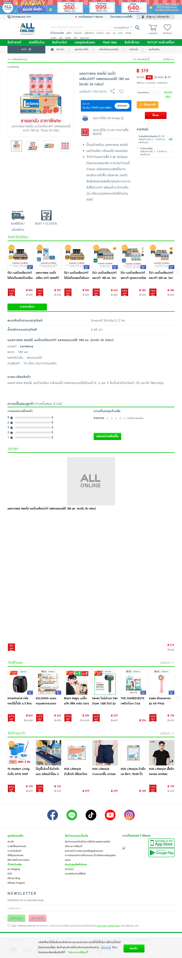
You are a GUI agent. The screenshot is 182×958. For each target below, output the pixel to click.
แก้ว (61, 38)
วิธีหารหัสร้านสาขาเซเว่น (18, 860)
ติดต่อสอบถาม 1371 (21, 17)
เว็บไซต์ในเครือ (14, 864)
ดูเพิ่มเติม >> (167, 663)
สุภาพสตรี (37, 918)
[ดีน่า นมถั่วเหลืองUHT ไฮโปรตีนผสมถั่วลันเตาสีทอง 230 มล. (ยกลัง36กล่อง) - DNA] (77, 256)
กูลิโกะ (69, 33)
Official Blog (13, 878)
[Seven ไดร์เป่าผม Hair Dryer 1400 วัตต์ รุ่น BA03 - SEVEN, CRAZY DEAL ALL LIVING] (105, 682)
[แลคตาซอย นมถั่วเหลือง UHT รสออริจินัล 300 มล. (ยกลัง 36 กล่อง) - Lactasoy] (48, 256)
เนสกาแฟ (84, 38)
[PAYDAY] (91, 7)
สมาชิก (10, 841)
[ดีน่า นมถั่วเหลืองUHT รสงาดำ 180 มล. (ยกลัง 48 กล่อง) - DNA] (105, 256)
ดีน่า (75, 38)
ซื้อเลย (155, 115)
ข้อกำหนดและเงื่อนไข (76, 836)
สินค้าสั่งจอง (132, 42)
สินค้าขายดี (14, 42)
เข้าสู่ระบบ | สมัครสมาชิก (157, 17)
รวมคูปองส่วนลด (85, 42)
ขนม (108, 33)
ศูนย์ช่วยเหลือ (15, 836)
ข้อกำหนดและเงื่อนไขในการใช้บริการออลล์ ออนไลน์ (87, 841)
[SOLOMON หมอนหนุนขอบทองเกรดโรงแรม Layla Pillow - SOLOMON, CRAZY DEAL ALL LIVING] (48, 682)
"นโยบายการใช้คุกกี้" (78, 952)
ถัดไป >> (169, 59)
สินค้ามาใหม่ (59, 42)
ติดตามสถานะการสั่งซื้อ (121, 17)
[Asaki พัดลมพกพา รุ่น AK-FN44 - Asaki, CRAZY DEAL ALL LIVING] (162, 682)
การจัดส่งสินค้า (14, 851)
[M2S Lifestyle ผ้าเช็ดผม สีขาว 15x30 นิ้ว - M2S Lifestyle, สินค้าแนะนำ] (133, 753)
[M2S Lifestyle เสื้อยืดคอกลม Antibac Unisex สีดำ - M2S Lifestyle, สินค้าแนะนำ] (162, 753)
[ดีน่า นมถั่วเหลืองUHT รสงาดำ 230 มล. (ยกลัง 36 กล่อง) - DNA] (162, 256)
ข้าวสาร (100, 33)
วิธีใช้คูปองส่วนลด (15, 855)
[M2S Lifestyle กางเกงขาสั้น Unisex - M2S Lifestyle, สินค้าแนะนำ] (105, 753)
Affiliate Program (16, 883)
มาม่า (120, 33)
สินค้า (24, 49)
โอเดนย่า (78, 33)
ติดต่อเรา (69, 869)
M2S (9, 873)
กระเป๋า (53, 38)
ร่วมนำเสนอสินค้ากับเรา (76, 864)
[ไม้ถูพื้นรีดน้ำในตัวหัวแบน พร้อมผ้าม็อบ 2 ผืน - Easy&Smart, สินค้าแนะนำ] (48, 753)
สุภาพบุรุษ (16, 918)
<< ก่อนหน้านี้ (141, 59)
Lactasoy (13, 67)
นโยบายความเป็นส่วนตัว (108, 925)
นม (114, 33)
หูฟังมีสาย (89, 33)
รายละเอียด (27, 306)
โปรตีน (68, 38)
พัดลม (128, 33)
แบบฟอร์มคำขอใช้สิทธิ (75, 873)
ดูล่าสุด (13, 448)
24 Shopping (13, 869)
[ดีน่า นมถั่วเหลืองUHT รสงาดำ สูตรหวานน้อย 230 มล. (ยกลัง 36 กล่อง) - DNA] (133, 256)
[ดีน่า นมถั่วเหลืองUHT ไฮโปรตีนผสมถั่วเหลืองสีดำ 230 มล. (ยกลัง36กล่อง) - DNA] (20, 256)
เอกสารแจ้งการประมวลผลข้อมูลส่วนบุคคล (84, 851)
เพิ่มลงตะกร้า (149, 105)
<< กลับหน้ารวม (17, 59)
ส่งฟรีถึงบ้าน (36, 42)
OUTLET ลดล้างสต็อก (161, 42)
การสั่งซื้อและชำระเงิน (16, 846)
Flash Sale (110, 42)
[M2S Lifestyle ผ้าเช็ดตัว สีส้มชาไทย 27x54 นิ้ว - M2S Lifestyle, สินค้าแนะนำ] (77, 753)
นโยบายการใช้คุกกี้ (73, 846)
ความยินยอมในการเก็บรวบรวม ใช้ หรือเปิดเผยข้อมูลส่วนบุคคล (90, 858)
